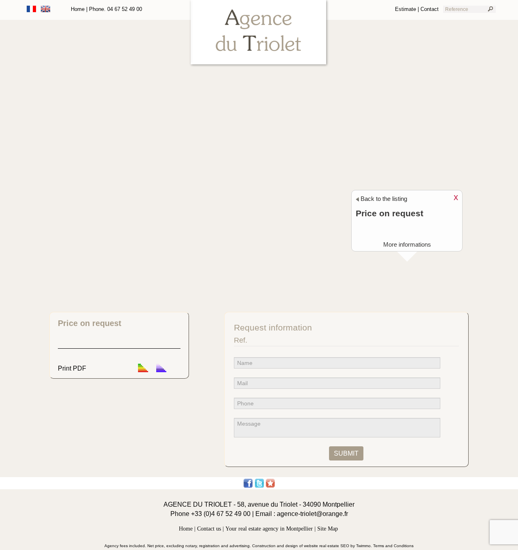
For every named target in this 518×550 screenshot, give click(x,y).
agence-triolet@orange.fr (312, 513)
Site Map (327, 529)
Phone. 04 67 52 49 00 (115, 9)
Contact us (209, 529)
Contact (429, 9)
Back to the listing (383, 198)
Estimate (405, 9)
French (31, 9)
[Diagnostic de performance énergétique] (143, 368)
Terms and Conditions (393, 546)
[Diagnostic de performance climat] (161, 368)
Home (78, 9)
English (45, 9)
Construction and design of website (285, 546)
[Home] (259, 33)
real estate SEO (334, 546)
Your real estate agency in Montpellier (269, 529)
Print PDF (72, 368)
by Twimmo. (361, 546)
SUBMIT (346, 453)
